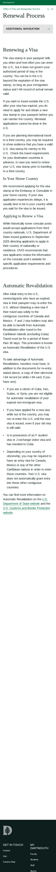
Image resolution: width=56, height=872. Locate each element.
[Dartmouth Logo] (8, 2)
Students (34, 859)
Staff (32, 865)
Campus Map (9, 862)
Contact (6, 850)
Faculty (33, 854)
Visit (5, 856)
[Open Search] (48, 9)
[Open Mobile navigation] (52, 9)
